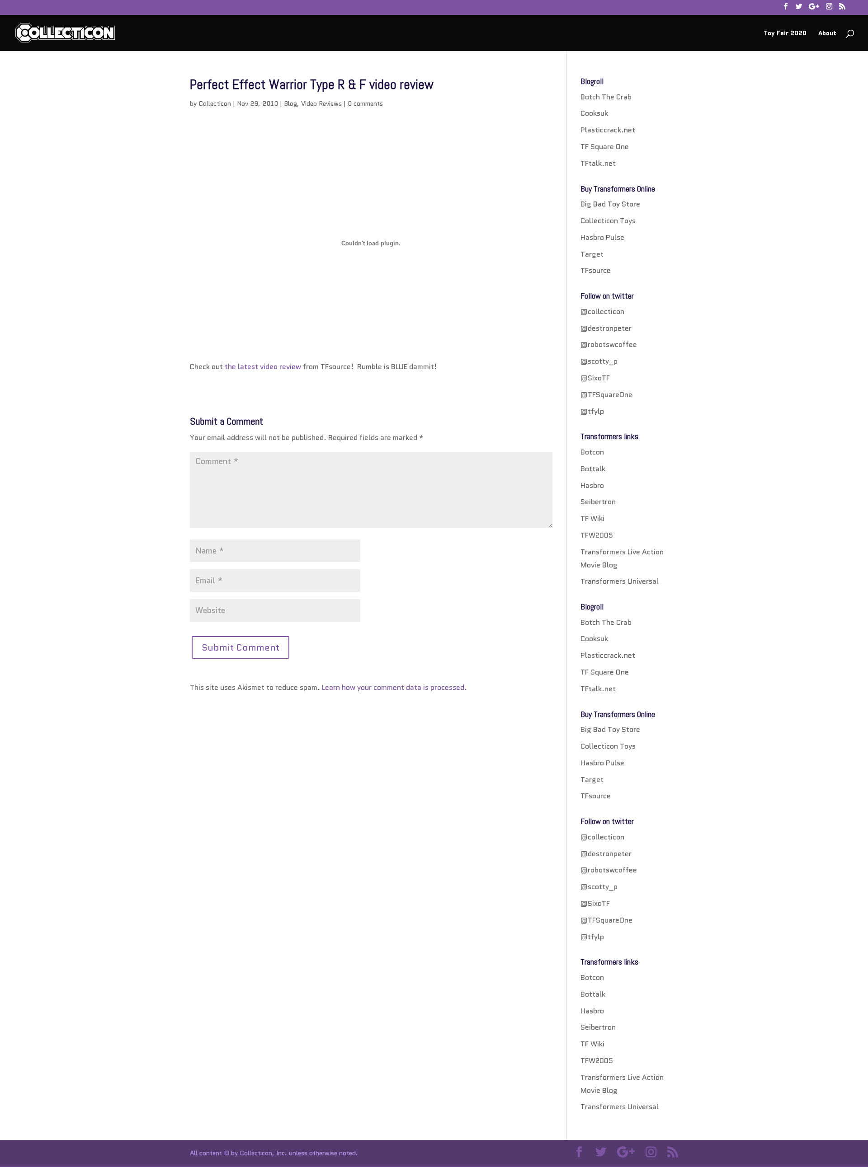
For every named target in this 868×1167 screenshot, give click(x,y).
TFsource (595, 270)
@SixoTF (595, 378)
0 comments (365, 103)
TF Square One (604, 146)
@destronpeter (606, 328)
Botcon (592, 452)
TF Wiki (592, 518)
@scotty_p (599, 361)
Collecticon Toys (608, 221)
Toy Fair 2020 (785, 33)
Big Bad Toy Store (610, 204)
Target (592, 254)
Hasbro (592, 485)
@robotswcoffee (608, 344)
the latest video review (263, 366)
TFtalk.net (598, 163)
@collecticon (602, 311)
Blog (290, 103)
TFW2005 (596, 535)
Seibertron (598, 502)
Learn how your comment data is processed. (394, 687)
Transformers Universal (619, 581)
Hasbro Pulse (602, 237)
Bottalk (592, 469)
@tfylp (592, 411)
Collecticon (214, 103)
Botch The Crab (606, 97)
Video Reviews (321, 103)
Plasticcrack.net (607, 130)
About (827, 33)
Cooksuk (594, 113)
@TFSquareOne (606, 394)
